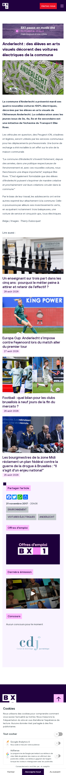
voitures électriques (21, 517)
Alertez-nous (48, 6)
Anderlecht (46, 517)
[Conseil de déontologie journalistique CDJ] (33, 643)
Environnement (17, 509)
